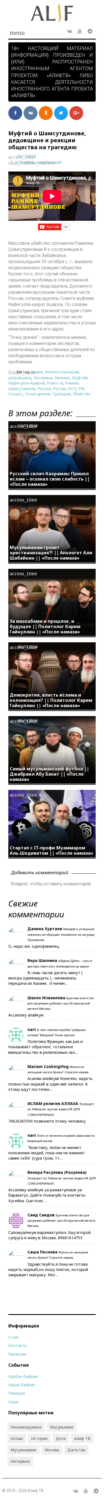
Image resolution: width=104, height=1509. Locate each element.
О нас (13, 1337)
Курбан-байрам (23, 1376)
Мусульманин (23, 1449)
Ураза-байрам (21, 1384)
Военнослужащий (62, 371)
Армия (37, 371)
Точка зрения (37, 393)
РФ (81, 388)
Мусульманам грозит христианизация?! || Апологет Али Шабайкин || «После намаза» (51, 552)
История (39, 1438)
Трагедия (61, 393)
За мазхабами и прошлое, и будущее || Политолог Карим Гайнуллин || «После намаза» (45, 626)
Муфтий (79, 377)
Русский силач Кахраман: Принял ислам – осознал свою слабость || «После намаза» (50, 479)
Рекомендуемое (26, 1427)
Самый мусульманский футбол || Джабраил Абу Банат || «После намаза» (49, 774)
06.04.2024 (27, 720)
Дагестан (76, 1449)
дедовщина (19, 377)
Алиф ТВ (82, 1438)
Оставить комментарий (39, 162)
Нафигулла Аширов (26, 383)
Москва (52, 1449)
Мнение (62, 377)
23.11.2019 (26, 156)
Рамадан (16, 1393)
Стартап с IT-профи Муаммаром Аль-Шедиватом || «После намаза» (51, 850)
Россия (44, 388)
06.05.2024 (27, 646)
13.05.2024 (27, 425)
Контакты (17, 1345)
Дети (61, 1438)
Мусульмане (61, 1427)
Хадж (13, 1401)
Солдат (15, 393)
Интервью (43, 377)
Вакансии (17, 1354)
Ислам (17, 1438)
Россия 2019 (64, 388)
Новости (55, 383)
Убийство (82, 393)
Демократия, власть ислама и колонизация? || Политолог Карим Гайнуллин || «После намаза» (51, 700)
